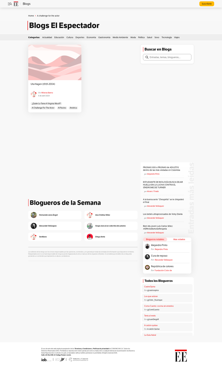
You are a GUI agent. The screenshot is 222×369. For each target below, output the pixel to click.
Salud (149, 37)
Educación (59, 37)
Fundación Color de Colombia (163, 270)
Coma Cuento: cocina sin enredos (159, 306)
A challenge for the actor (43, 108)
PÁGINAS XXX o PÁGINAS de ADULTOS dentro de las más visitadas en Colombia (161, 168)
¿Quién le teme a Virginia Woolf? (46, 103)
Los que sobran (151, 296)
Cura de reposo (159, 255)
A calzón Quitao (153, 329)
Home (31, 15)
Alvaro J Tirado (153, 191)
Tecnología (167, 37)
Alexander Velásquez (155, 206)
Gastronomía (104, 37)
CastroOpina (149, 286)
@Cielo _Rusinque (154, 300)
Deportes (80, 37)
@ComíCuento (153, 309)
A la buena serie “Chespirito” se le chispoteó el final (163, 200)
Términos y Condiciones (83, 349)
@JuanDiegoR (153, 319)
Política (141, 37)
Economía (91, 37)
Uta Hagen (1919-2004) (43, 84)
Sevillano (43, 237)
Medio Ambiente (120, 37)
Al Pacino (62, 108)
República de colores (162, 266)
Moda (133, 37)
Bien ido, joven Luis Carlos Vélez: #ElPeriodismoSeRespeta (158, 227)
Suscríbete (207, 3)
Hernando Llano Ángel (48, 215)
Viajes (177, 37)
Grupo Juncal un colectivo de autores (110, 226)
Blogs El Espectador (64, 25)
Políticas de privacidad (101, 349)
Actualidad (47, 37)
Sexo (156, 37)
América (73, 108)
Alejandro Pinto (153, 174)
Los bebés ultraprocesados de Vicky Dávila (163, 214)
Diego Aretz (100, 237)
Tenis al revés (150, 315)
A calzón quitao (151, 325)
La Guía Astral (150, 335)
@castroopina (153, 290)
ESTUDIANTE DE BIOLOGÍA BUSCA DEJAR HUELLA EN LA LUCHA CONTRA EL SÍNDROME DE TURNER (163, 185)
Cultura (69, 37)
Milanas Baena (47, 93)
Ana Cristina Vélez (102, 215)
